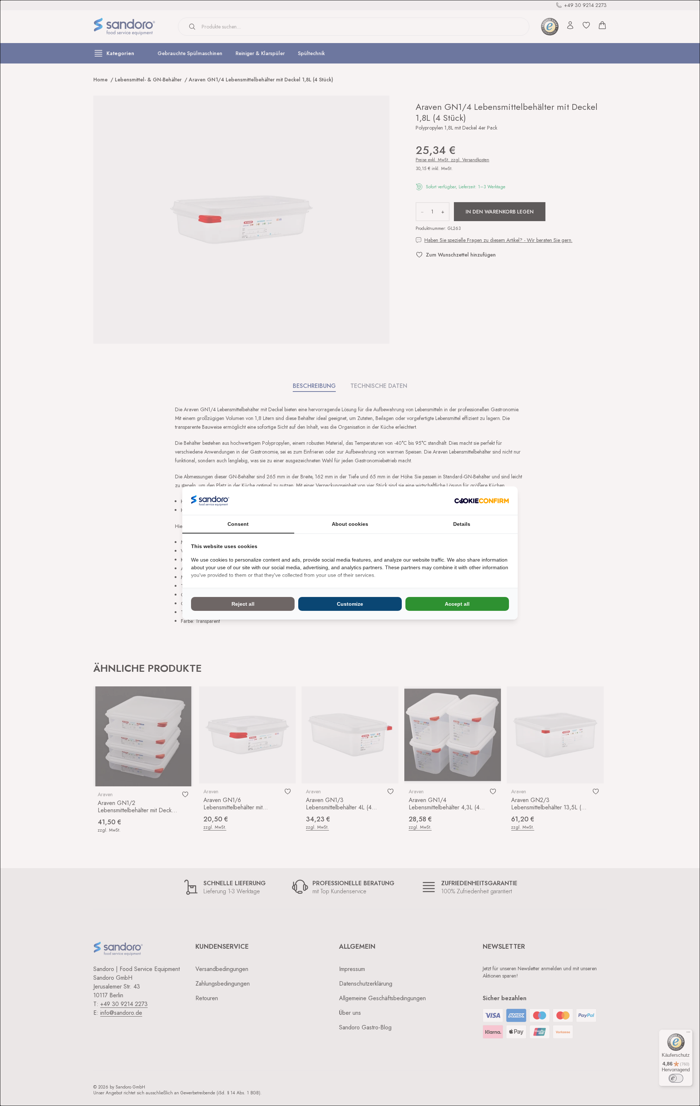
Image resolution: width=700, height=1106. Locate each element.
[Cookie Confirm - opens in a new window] (481, 501)
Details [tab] (461, 524)
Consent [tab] (238, 524)
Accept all (457, 604)
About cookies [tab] (350, 524)
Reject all (243, 604)
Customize (350, 604)
